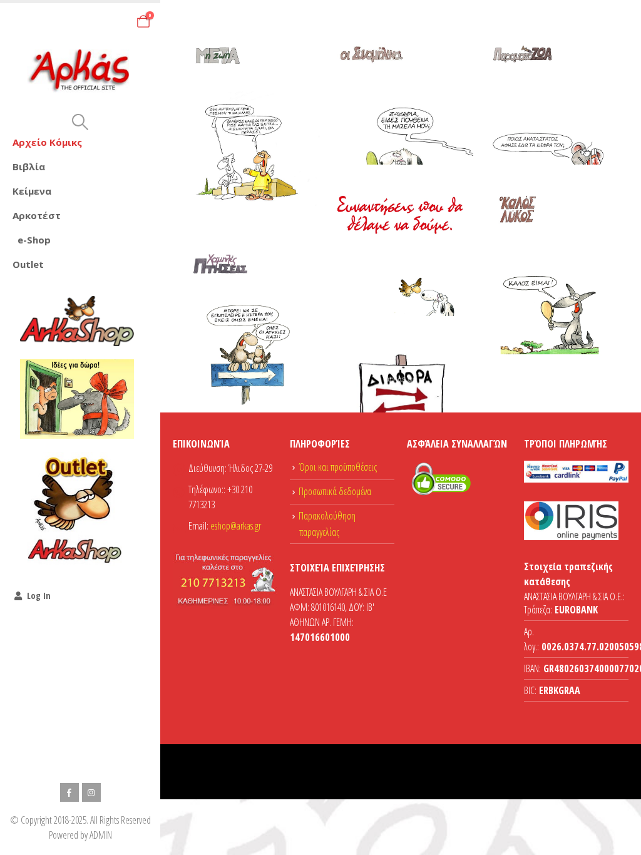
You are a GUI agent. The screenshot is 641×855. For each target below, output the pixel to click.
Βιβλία (29, 166)
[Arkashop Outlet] (77, 509)
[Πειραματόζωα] (552, 114)
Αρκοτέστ (37, 215)
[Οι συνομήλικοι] (401, 115)
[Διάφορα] (401, 379)
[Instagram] (91, 792)
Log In (39, 596)
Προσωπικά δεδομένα (335, 491)
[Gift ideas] (77, 399)
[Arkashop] (77, 321)
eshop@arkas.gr (235, 526)
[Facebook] (69, 792)
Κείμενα (32, 191)
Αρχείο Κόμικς (47, 142)
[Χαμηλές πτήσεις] (249, 321)
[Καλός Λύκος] (552, 267)
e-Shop (34, 239)
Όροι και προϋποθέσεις (338, 467)
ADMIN (101, 835)
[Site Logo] (80, 71)
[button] (80, 122)
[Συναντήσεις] (401, 263)
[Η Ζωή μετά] (249, 115)
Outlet (28, 264)
